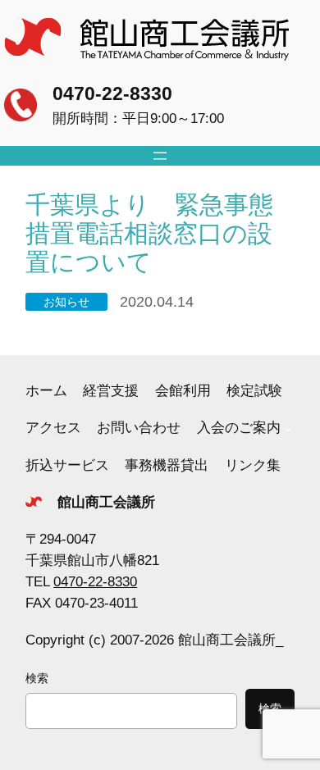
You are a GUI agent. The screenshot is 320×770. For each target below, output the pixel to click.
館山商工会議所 (106, 502)
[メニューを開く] (160, 156)
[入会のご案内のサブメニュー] (288, 428)
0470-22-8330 (112, 93)
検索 (36, 678)
